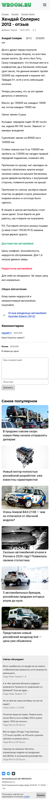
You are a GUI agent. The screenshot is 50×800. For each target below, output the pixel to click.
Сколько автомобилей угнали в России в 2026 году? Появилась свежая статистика (25, 556)
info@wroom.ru (8, 782)
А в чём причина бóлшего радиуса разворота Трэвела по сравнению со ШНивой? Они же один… (23, 687)
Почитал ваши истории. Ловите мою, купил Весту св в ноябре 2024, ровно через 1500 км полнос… (22, 718)
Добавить (8, 387)
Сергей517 (7, 333)
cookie (26, 796)
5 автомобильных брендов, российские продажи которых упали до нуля (23, 596)
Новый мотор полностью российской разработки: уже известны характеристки (22, 475)
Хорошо (41, 795)
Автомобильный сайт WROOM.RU (16, 779)
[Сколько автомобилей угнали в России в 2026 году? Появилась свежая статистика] (25, 537)
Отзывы (5, 14)
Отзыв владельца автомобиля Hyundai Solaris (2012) (27, 314)
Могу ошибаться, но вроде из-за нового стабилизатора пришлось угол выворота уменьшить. (25, 669)
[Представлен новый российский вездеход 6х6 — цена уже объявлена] (25, 618)
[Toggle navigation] (44, 4)
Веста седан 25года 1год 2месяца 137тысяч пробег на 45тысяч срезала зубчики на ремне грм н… (23, 735)
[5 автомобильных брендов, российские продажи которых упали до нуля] (25, 578)
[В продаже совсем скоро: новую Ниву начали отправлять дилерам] (25, 416)
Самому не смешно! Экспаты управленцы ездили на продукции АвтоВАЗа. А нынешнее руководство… (23, 752)
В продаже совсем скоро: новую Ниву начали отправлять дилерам (25, 435)
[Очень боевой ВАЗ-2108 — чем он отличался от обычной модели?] (25, 497)
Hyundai (15, 14)
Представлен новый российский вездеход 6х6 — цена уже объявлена (22, 637)
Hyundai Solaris (28, 14)
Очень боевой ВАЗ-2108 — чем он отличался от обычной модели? (24, 516)
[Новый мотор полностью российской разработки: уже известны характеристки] (25, 457)
